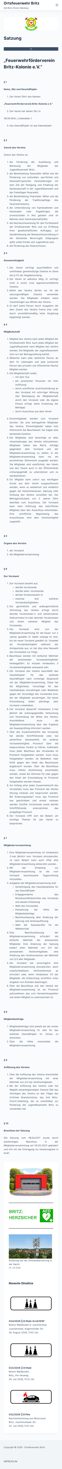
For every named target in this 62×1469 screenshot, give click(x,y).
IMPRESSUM (10, 1461)
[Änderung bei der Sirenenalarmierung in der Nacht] (30, 1246)
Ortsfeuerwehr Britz (21, 3)
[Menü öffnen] (31, 49)
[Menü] (57, 5)
